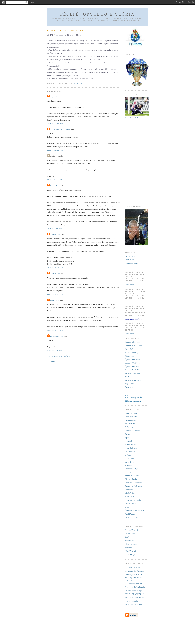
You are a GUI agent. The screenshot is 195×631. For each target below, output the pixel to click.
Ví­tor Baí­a (129, 349)
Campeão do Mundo (133, 345)
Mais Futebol (130, 551)
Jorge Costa (130, 383)
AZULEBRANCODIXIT (60, 129)
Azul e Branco (131, 444)
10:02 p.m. (78, 83)
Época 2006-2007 (132, 366)
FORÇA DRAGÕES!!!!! (134, 594)
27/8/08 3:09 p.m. (54, 350)
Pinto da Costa (131, 448)
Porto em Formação (133, 500)
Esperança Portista (132, 430)
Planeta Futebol (131, 530)
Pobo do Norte (131, 416)
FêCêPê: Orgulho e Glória (97, 14)
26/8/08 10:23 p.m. (55, 294)
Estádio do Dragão (132, 352)
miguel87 (54, 96)
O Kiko (128, 454)
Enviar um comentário (59, 356)
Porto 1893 (129, 496)
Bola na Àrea (130, 533)
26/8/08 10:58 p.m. (55, 330)
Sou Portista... (130, 423)
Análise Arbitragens (133, 380)
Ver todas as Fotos (132, 117)
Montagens (129, 355)
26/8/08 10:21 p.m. (55, 267)
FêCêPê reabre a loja (133, 590)
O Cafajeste (129, 458)
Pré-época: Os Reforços (134, 570)
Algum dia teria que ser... (135, 597)
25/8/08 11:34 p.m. (55, 123)
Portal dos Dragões (132, 468)
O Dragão (129, 427)
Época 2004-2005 (132, 359)
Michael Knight (131, 263)
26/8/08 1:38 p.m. (54, 228)
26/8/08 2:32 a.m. (54, 180)
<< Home (51, 360)
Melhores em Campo (133, 376)
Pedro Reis (54, 185)
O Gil (127, 506)
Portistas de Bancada (133, 482)
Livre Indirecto (131, 544)
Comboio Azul (131, 503)
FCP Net (128, 472)
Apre (127, 437)
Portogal (128, 441)
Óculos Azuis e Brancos (134, 510)
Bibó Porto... (130, 493)
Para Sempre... (130, 451)
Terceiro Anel (130, 540)
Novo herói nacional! (133, 604)
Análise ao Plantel (132, 373)
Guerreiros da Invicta (133, 486)
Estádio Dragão (131, 517)
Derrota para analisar (133, 574)
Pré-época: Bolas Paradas (135, 587)
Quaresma (129, 387)
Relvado (128, 547)
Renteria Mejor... (132, 413)
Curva (127, 434)
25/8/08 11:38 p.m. (55, 150)
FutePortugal (130, 554)
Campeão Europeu (132, 342)
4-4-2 (127, 537)
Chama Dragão (131, 420)
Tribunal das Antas (132, 475)
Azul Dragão (130, 513)
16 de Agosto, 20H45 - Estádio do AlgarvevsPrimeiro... (134, 580)
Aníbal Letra (55, 234)
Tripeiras (128, 465)
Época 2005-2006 (132, 362)
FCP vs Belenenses (132, 567)
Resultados (129, 284)
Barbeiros (129, 489)
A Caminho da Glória (133, 369)
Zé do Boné (130, 461)
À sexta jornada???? (133, 601)
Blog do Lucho (131, 479)
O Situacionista (56, 336)
